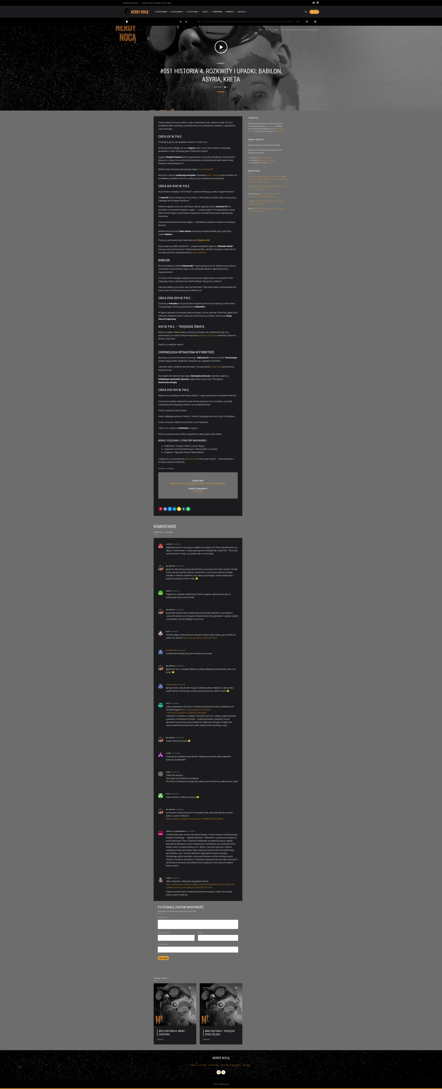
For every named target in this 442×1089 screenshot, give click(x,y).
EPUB (200, 491)
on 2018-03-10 (175, 591)
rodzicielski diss (199, 252)
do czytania (193, 12)
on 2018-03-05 (176, 544)
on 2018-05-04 (179, 738)
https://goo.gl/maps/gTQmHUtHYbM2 (200, 638)
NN (261, 163)
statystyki (214, 1065)
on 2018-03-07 (179, 566)
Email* (200, 933)
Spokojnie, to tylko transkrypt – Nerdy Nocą (265, 176)
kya (249, 201)
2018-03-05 (218, 87)
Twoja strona (163, 944)
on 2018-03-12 (179, 610)
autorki (268, 163)
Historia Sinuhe (206, 169)
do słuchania (161, 12)
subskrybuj (217, 12)
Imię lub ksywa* (164, 933)
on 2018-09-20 (190, 831)
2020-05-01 (206, 1039)
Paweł (250, 186)
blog (205, 12)
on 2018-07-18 (174, 794)
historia (276, 30)
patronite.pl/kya (191, 459)
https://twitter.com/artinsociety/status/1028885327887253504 (194, 819)
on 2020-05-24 (175, 878)
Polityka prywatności (231, 1065)
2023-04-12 (160, 1039)
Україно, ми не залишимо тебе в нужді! (156, 3)
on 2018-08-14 (179, 809)
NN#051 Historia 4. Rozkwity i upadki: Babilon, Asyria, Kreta (197, 483)
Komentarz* (162, 917)
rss (314, 12)
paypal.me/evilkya (267, 160)
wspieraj (230, 12)
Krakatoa (202, 335)
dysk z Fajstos (213, 175)
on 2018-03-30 (173, 631)
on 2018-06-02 (176, 753)
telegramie (278, 131)
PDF (195, 491)
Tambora (212, 335)
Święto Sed (216, 367)
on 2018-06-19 (175, 772)
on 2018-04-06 (181, 650)
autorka (202, 1065)
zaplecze (242, 12)
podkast (268, 30)
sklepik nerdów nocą (130, 3)
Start (260, 30)
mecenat (247, 1065)
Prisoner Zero (171, 650)
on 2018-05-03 (174, 703)
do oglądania (176, 12)
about (193, 1065)
